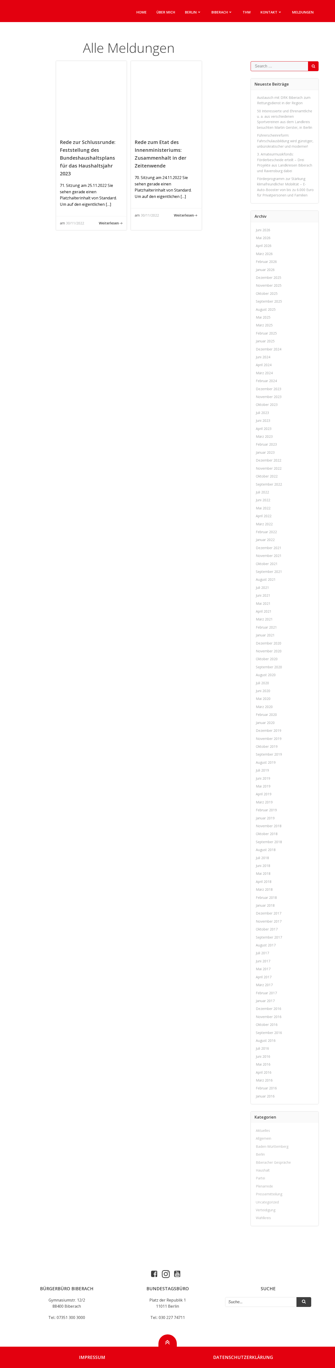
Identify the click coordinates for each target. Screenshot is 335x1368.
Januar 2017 (265, 1000)
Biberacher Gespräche (273, 1162)
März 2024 (264, 373)
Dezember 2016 (268, 1008)
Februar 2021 (266, 627)
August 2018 (266, 849)
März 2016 (264, 1080)
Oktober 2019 (267, 746)
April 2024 (263, 364)
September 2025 (269, 301)
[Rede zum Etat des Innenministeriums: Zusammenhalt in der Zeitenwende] (166, 97)
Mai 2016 (263, 1064)
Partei (260, 1178)
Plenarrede (264, 1186)
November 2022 (269, 468)
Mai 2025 (263, 317)
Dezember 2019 (268, 730)
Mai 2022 (263, 508)
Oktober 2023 (267, 404)
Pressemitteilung (269, 1194)
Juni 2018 (263, 865)
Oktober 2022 (267, 476)
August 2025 (266, 309)
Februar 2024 (266, 380)
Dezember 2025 (268, 277)
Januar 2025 (265, 341)
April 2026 (263, 245)
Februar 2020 (266, 714)
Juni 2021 (263, 595)
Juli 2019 (262, 770)
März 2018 (264, 889)
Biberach (219, 12)
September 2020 (269, 667)
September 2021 (269, 571)
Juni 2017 (263, 961)
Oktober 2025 (267, 293)
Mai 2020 (263, 698)
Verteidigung (265, 1210)
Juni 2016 (263, 1056)
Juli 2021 (262, 587)
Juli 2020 (262, 683)
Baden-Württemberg (272, 1146)
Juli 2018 (262, 857)
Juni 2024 (263, 357)
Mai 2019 (263, 786)
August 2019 (266, 762)
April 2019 (263, 794)
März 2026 (264, 253)
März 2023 (264, 436)
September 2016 (269, 1032)
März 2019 (264, 802)
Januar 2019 (265, 818)
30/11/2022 (75, 223)
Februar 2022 (266, 531)
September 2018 (269, 841)
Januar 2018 (265, 905)
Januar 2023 (265, 452)
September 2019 (269, 754)
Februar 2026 (266, 261)
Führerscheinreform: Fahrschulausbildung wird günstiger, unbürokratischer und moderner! (285, 141)
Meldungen (303, 12)
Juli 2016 (262, 1048)
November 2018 (269, 826)
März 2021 (264, 619)
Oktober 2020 (267, 659)
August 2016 (266, 1040)
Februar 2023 (266, 444)
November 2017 (269, 921)
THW (247, 12)
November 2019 (269, 738)
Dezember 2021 (268, 547)
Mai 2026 (263, 237)
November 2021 (269, 555)
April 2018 (263, 881)
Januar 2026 (265, 269)
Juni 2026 (263, 230)
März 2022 (264, 524)
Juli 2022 (262, 492)
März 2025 (264, 325)
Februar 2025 (266, 333)
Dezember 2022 (268, 460)
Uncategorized (267, 1202)
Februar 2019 (266, 810)
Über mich (165, 12)
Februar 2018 (266, 897)
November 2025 (269, 285)
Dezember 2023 (268, 389)
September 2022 (269, 484)
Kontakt (268, 12)
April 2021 (263, 611)
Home (141, 12)
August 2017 (266, 945)
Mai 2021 (263, 603)
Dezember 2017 (268, 913)
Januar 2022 (265, 539)
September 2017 (269, 937)
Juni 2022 (263, 500)
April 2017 (263, 977)
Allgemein (263, 1138)
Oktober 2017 (267, 929)
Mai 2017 (263, 969)
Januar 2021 (265, 635)
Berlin (191, 12)
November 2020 (269, 651)
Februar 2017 (266, 993)
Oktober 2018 (267, 833)
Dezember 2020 (268, 643)
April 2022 (263, 516)
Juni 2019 (263, 778)
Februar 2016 (266, 1088)
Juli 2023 (262, 412)
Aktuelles (263, 1130)
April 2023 (263, 428)
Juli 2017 (262, 953)
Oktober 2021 (267, 563)
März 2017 (264, 984)
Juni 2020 (263, 690)
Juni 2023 (263, 420)
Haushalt (263, 1170)
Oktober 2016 (267, 1024)
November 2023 (269, 396)
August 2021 (266, 579)
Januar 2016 (265, 1096)
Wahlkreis (263, 1217)
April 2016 (263, 1072)
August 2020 (266, 674)
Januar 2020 (265, 722)
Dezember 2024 (268, 349)
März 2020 (264, 706)
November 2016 (269, 1016)
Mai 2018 (263, 873)
